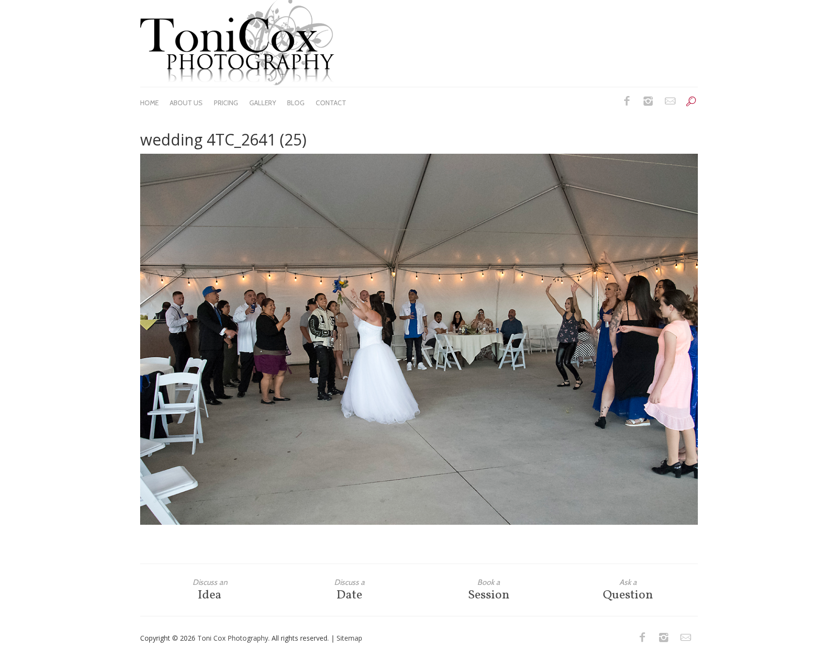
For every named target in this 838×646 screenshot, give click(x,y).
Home (149, 102)
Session (489, 590)
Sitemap (349, 638)
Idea (210, 590)
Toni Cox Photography (232, 638)
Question (628, 590)
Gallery (262, 102)
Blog (296, 102)
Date (349, 590)
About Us (186, 102)
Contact (331, 102)
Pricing (226, 102)
